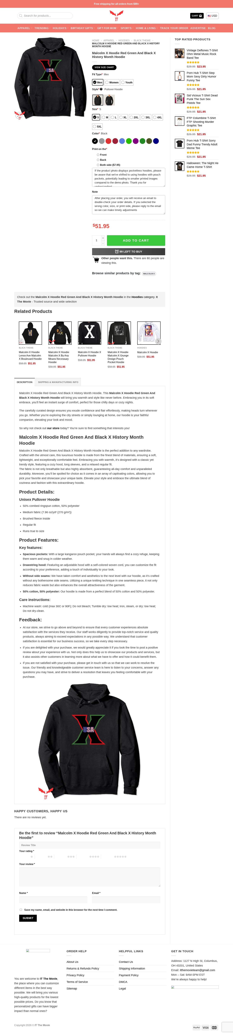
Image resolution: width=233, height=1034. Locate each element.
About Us (72, 961)
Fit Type (97, 74)
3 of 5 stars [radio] (60, 856)
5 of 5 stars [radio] (107, 856)
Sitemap (72, 988)
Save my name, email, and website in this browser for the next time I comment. (70, 909)
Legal (122, 988)
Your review (27, 864)
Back (103, 159)
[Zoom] (18, 115)
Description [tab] (24, 382)
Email (96, 893)
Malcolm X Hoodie (147, 352)
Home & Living (146, 28)
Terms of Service (77, 981)
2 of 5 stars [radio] (41, 856)
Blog (211, 28)
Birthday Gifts (82, 28)
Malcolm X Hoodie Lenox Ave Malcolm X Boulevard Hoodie (30, 355)
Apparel (23, 28)
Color (96, 133)
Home (95, 40)
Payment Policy (129, 975)
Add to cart (136, 240)
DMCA (123, 981)
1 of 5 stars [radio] (24, 856)
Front (103, 154)
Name (23, 893)
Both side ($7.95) (110, 164)
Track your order (174, 28)
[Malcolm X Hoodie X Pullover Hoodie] (89, 333)
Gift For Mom (106, 28)
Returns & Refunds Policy (83, 968)
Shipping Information (132, 968)
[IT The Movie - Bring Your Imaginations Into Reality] (116, 16)
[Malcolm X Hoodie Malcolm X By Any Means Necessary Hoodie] (60, 333)
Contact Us (126, 961)
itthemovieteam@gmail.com (197, 970)
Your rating (26, 851)
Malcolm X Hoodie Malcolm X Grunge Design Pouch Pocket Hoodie (118, 357)
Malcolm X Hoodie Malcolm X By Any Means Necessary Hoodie (58, 357)
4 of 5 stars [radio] (82, 856)
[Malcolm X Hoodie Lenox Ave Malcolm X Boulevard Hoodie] (30, 333)
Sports (126, 28)
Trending (42, 28)
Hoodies (124, 40)
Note (95, 191)
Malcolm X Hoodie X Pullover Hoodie (89, 354)
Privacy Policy (75, 975)
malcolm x (149, 274)
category (143, 297)
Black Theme (142, 40)
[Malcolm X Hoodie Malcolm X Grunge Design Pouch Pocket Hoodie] (119, 333)
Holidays (59, 28)
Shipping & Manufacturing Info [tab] (58, 382)
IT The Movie (48, 978)
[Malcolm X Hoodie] (149, 333)
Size (95, 109)
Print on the (99, 149)
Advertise (198, 28)
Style (97, 89)
